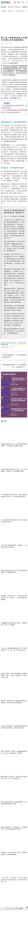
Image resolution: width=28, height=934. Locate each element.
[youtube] (15, 2)
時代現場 (11, 7)
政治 (11, 347)
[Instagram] (20, 2)
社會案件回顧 (5, 347)
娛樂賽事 (3, 7)
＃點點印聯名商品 (20, 11)
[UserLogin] (23, 2)
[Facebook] (18, 2)
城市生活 (18, 7)
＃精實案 (3, 11)
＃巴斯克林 (10, 11)
